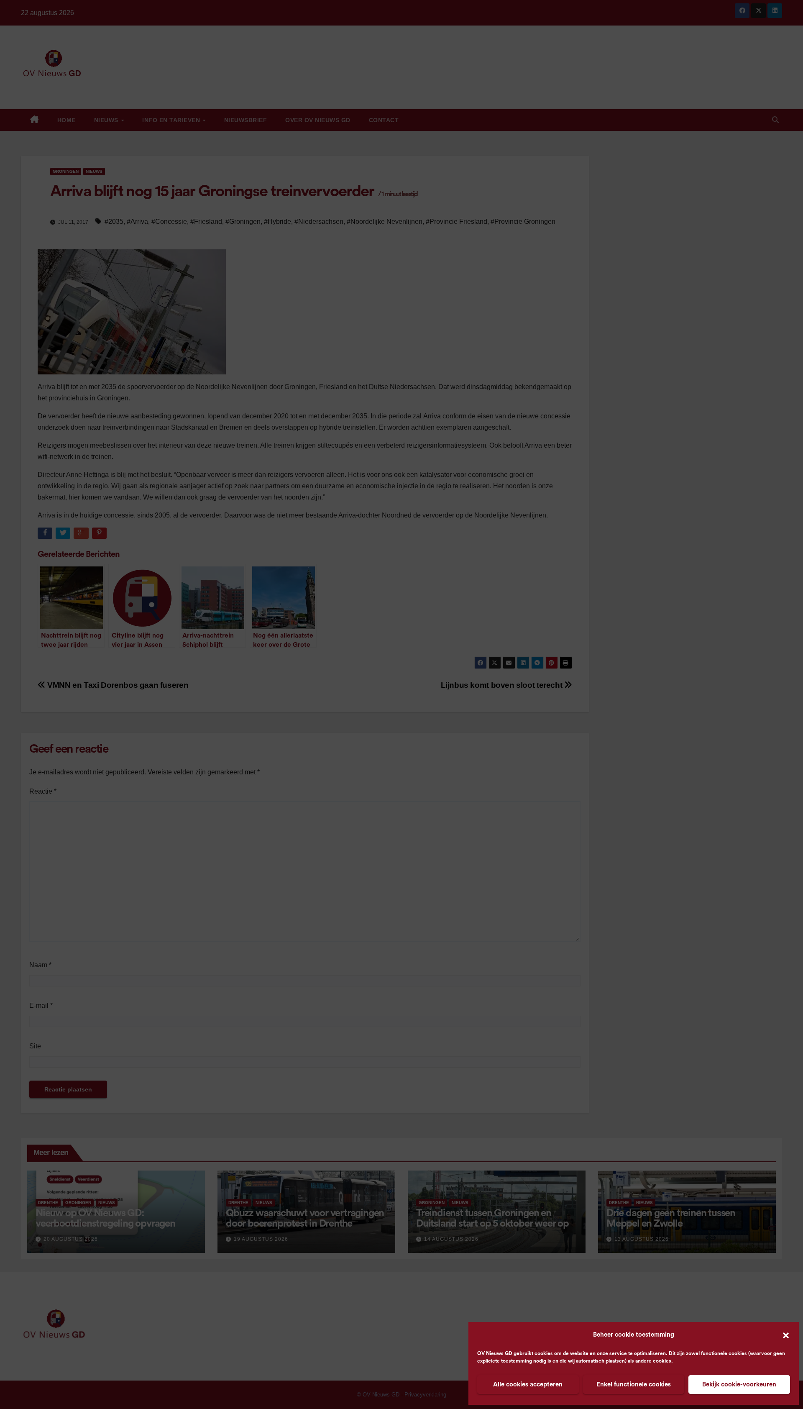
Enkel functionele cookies (633, 1384)
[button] (786, 1335)
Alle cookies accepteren (528, 1384)
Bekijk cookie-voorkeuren (739, 1384)
